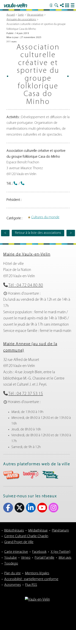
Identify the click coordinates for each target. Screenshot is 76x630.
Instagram (53, 507)
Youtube (42, 507)
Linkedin (31, 507)
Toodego (11, 564)
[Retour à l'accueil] (15, 5)
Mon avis (65, 558)
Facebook (8, 507)
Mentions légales (37, 573)
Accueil (10, 14)
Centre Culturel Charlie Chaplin (26, 536)
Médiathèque (38, 531)
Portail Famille (44, 558)
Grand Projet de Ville (18, 542)
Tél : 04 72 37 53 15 (25, 393)
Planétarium (60, 531)
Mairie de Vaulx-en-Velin (26, 254)
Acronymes (12, 585)
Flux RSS (31, 585)
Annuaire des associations (21, 19)
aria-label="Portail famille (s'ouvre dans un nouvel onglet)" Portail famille (50, 475)
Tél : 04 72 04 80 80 (25, 285)
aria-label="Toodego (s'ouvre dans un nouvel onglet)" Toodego (31, 475)
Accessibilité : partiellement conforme (31, 579)
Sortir (21, 14)
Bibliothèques (14, 531)
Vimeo (25, 558)
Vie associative (35, 14)
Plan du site (12, 573)
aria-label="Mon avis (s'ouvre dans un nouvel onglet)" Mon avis (11, 475)
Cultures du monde (45, 217)
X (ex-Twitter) (19, 507)
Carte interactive (16, 552)
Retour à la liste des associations (38, 233)
